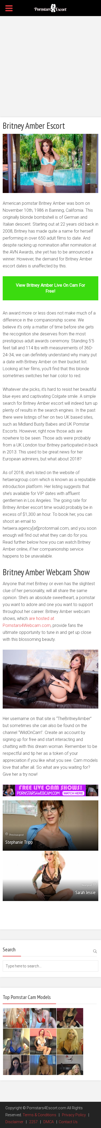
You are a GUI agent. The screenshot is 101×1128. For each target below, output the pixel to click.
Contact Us (68, 1122)
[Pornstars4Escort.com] (50, 7)
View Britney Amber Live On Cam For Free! (50, 288)
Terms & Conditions (39, 1115)
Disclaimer (14, 1122)
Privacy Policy (74, 1115)
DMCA (48, 1122)
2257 (33, 1122)
